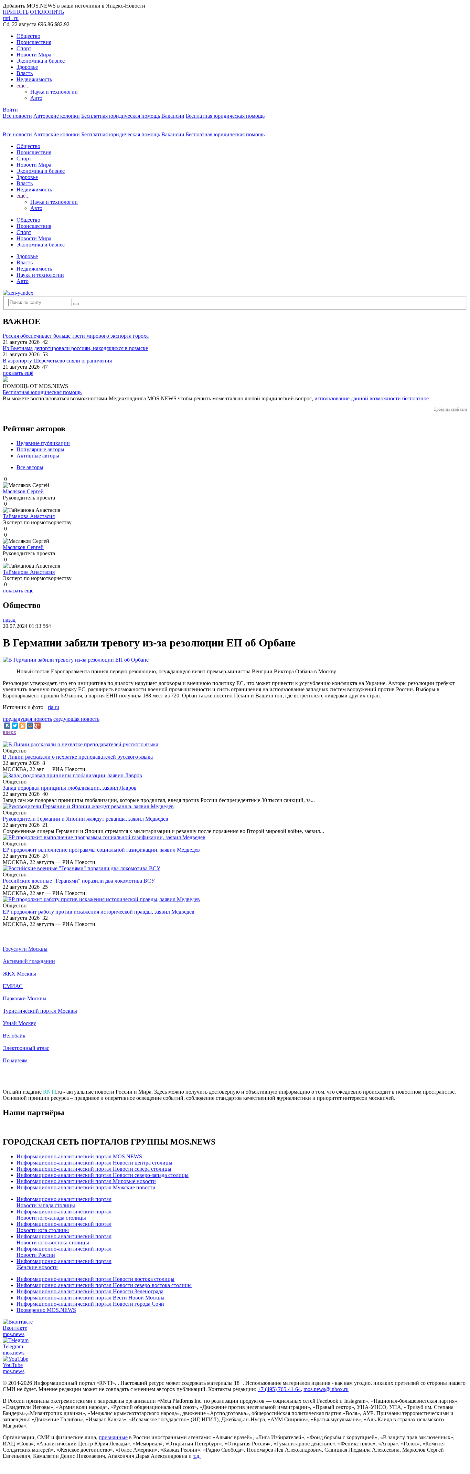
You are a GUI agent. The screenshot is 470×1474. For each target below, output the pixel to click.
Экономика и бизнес (41, 61)
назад (9, 620)
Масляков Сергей (23, 491)
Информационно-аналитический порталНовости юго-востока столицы (64, 1239)
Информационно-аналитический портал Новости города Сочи (90, 1304)
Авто (36, 98)
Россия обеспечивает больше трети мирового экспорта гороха (76, 336)
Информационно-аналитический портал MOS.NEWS (79, 1156)
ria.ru (53, 707)
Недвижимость (34, 79)
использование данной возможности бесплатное (371, 398)
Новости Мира (34, 54)
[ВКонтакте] (7, 726)
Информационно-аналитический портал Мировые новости (86, 1181)
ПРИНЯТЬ (16, 12)
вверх (9, 732)
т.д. (197, 1456)
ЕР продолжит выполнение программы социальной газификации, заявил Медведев (101, 850)
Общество (28, 36)
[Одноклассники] (22, 726)
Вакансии (172, 116)
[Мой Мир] (30, 726)
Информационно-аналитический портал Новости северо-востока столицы (104, 1285)
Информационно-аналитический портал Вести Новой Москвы (90, 1298)
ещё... (23, 85)
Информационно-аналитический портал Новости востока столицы (95, 1279)
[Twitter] (15, 726)
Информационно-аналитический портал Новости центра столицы (94, 1163)
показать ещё (18, 373)
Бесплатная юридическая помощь (120, 116)
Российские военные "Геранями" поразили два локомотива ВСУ (79, 881)
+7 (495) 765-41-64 (279, 1389)
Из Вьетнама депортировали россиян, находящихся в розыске (75, 348)
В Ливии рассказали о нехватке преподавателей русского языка (78, 757)
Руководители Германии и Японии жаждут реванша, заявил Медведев (85, 819)
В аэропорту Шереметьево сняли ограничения (57, 361)
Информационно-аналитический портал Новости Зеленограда (90, 1291)
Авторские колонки (56, 116)
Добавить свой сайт (450, 409)
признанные (113, 1437)
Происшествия (34, 42)
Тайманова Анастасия (29, 516)
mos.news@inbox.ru (326, 1389)
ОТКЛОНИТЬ (47, 12)
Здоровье (27, 67)
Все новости (17, 116)
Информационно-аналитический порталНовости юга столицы (64, 1227)
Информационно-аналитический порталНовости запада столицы (64, 1202)
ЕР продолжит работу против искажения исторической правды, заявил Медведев (98, 912)
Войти (10, 110)
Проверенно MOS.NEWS (46, 1310)
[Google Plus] (37, 726)
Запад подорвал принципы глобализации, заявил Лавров (70, 788)
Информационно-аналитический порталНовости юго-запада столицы (64, 1215)
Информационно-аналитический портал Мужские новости (86, 1187)
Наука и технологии (54, 92)
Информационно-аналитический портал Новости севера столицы (94, 1169)
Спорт (24, 48)
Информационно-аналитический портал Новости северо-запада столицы (103, 1175)
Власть (25, 73)
